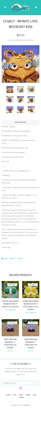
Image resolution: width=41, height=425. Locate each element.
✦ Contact (7, 395)
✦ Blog (34, 395)
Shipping (11, 40)
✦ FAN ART (21, 397)
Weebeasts (26, 405)
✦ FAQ (14, 395)
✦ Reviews (27, 395)
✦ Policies (20, 395)
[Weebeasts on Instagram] (20, 389)
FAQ (16, 243)
